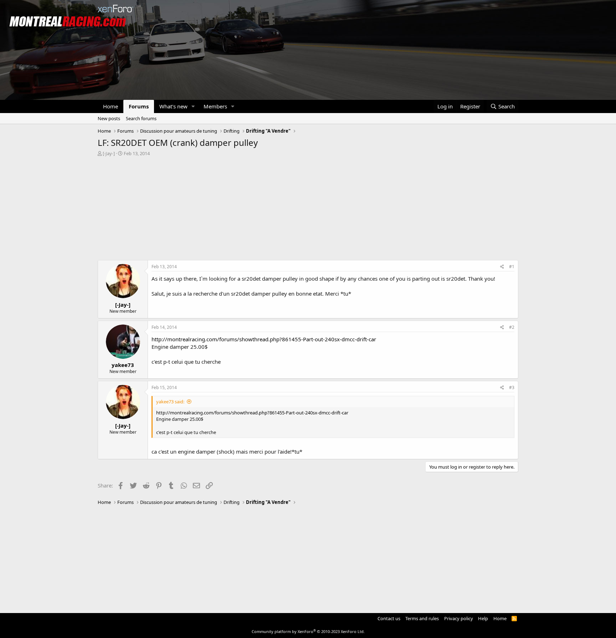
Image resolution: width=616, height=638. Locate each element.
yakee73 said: (170, 401)
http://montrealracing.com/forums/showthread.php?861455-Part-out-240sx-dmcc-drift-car (264, 339)
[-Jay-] (109, 153)
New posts (109, 118)
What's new (173, 106)
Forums (139, 106)
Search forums (141, 118)
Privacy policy (458, 618)
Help (483, 618)
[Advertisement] (308, 210)
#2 (511, 327)
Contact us (389, 618)
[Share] (502, 267)
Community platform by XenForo (308, 631)
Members (215, 106)
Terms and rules (422, 618)
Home (110, 106)
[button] (193, 106)
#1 (511, 267)
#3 (511, 387)
